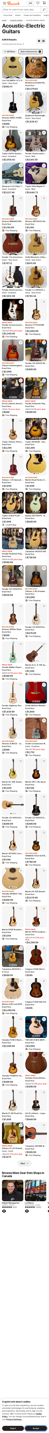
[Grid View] (39, 41)
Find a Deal (8, 15)
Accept (36, 1428)
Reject (13, 1428)
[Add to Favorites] (21, 60)
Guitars (18, 15)
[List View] (43, 41)
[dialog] (24, 1415)
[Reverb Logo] (13, 3)
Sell (30, 3)
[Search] (44, 10)
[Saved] (38, 3)
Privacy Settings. (14, 1419)
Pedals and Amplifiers (32, 15)
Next (23, 1163)
